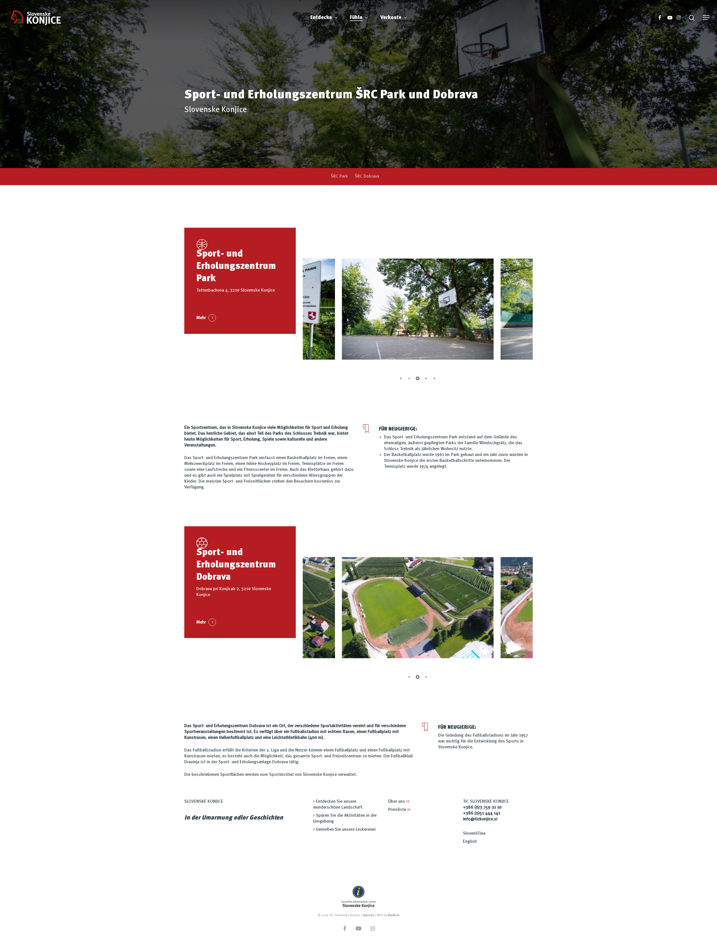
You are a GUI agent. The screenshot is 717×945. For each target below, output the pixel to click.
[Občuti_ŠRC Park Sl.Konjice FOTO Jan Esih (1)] (389, 309)
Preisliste (399, 809)
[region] (418, 309)
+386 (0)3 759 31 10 (482, 807)
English (470, 841)
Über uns (398, 801)
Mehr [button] (201, 318)
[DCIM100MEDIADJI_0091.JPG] (419, 607)
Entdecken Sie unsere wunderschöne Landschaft (337, 804)
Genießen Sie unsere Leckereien (344, 829)
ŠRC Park (339, 176)
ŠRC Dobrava (367, 176)
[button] (706, 18)
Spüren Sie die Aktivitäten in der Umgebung (345, 818)
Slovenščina (474, 833)
